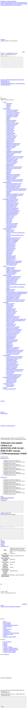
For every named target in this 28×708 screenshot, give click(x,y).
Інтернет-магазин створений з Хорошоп (10, 606)
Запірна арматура (7, 228)
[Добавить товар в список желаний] (12, 506)
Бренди (5, 387)
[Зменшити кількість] (12, 520)
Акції (4, 102)
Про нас (6, 2)
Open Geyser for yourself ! (15, 5)
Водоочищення (7, 182)
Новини (10, 2)
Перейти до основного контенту (8, 1)
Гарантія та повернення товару (15, 3)
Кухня (4, 266)
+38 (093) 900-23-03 (5, 84)
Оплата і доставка (16, 2)
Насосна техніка (7, 275)
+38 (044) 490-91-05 (5, 82)
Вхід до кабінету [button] (7, 641)
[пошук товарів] (12, 62)
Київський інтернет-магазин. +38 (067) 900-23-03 (13, 83)
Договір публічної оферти (9, 650)
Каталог (3, 2)
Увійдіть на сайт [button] (4, 513)
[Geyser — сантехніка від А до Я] (4, 590)
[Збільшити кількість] (12, 533)
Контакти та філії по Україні (10, 648)
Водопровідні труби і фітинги (10, 199)
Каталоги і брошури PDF (9, 388)
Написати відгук (5, 458)
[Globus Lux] (4, 477)
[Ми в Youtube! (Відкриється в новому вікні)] (11, 27)
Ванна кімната (7, 108)
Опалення (5, 302)
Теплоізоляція (6, 355)
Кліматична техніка (8, 383)
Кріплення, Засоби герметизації (11, 377)
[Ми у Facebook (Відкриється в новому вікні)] (11, 16)
